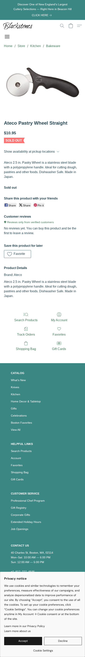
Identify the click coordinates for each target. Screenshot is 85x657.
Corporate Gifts (20, 514)
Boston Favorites (21, 422)
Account (16, 458)
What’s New (18, 380)
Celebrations (19, 415)
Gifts (14, 408)
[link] (42, 15)
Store (21, 46)
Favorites (59, 334)
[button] (19, 26)
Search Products (26, 320)
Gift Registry (18, 507)
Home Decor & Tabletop (26, 401)
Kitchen (35, 46)
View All (15, 429)
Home (8, 46)
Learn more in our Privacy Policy (24, 626)
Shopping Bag (26, 349)
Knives (15, 387)
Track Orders (26, 334)
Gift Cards (59, 349)
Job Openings (19, 529)
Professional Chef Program (28, 500)
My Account (59, 320)
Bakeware (53, 46)
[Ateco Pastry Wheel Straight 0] (42, 83)
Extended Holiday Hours (26, 521)
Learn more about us (17, 631)
